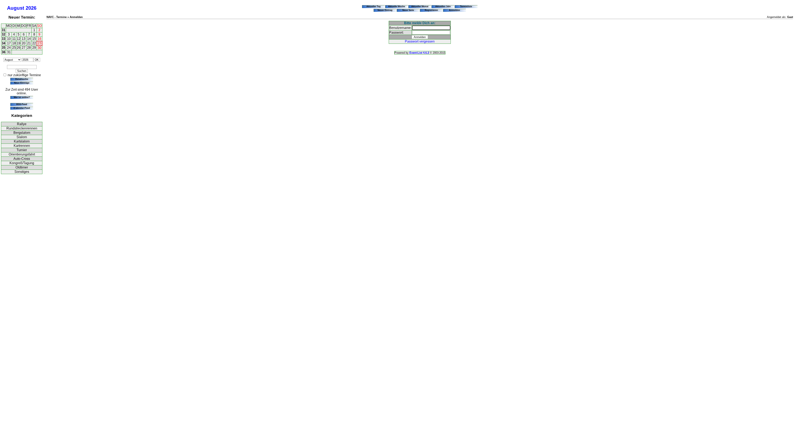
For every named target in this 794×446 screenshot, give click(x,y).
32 (3, 34)
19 (18, 43)
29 (34, 47)
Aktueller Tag (373, 6)
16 (39, 38)
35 (3, 47)
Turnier (22, 150)
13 (23, 38)
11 (14, 38)
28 (29, 47)
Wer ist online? (22, 97)
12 (18, 38)
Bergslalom (21, 132)
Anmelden (454, 10)
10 (9, 38)
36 (3, 52)
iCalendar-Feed (21, 108)
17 (9, 43)
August (15, 8)
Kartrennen (22, 145)
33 (3, 38)
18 (14, 43)
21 (29, 43)
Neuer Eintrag (385, 10)
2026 (31, 8)
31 (3, 30)
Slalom (22, 137)
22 (34, 43)
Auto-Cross (21, 158)
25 (14, 47)
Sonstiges (21, 171)
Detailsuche (21, 79)
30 (39, 48)
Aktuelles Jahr (443, 6)
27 (23, 47)
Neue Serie (408, 10)
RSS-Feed (21, 104)
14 (29, 38)
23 (39, 43)
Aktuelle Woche (396, 6)
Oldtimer (22, 167)
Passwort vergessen (420, 41)
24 (9, 47)
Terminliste (466, 6)
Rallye (21, 124)
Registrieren (431, 10)
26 (18, 47)
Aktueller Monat (419, 6)
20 (23, 43)
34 (3, 43)
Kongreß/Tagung (22, 163)
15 (34, 38)
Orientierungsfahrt (22, 154)
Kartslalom (22, 141)
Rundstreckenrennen (21, 128)
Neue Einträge (21, 83)
